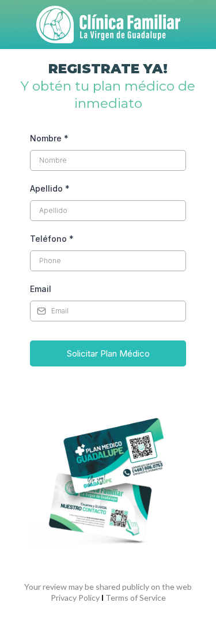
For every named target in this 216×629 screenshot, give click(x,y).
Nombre (49, 138)
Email (40, 289)
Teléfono (52, 239)
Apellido (50, 188)
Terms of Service (135, 597)
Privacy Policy (75, 597)
